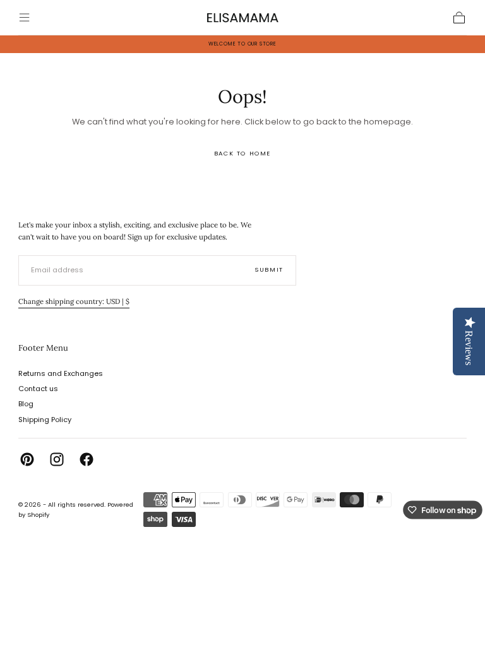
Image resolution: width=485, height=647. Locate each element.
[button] (24, 17)
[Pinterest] (27, 459)
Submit (269, 269)
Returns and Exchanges (60, 373)
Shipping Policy (44, 419)
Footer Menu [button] (43, 347)
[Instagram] (57, 459)
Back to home (242, 153)
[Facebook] (86, 459)
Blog (25, 404)
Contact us (38, 389)
